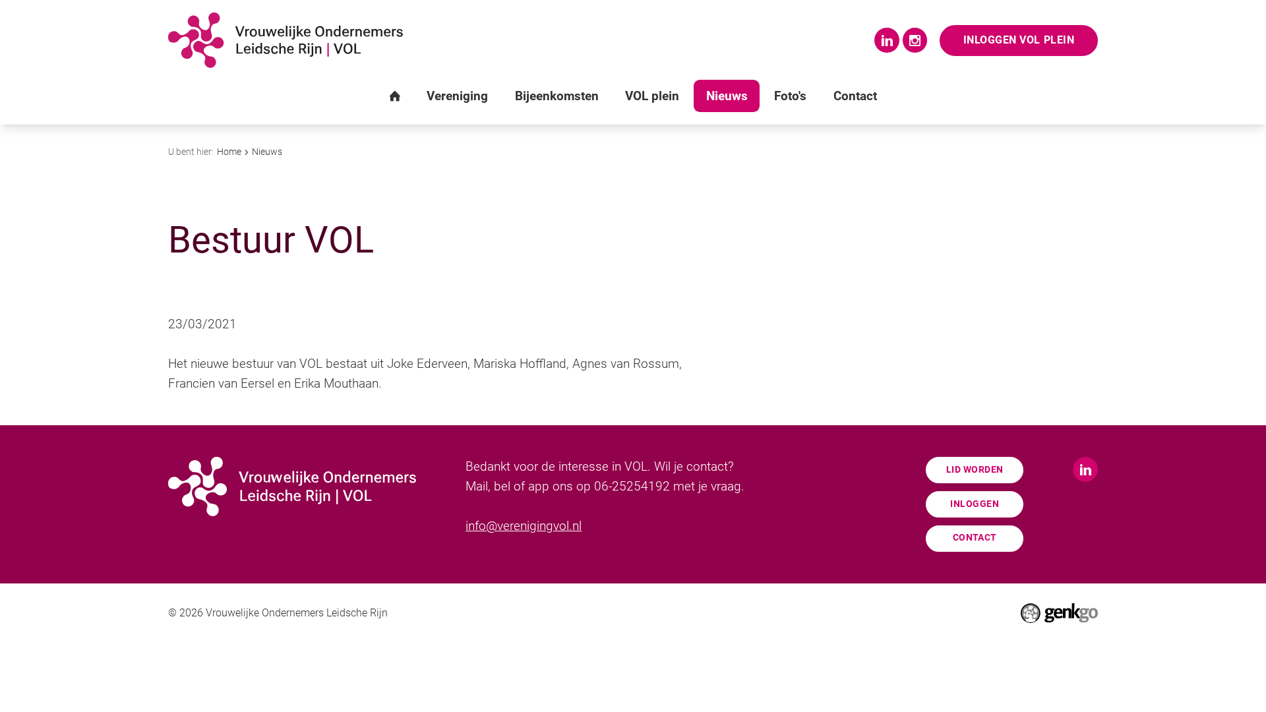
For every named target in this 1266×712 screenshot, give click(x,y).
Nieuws (267, 151)
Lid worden (975, 469)
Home (229, 151)
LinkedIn (886, 40)
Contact (975, 537)
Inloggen (974, 504)
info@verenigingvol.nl (524, 526)
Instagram (915, 40)
